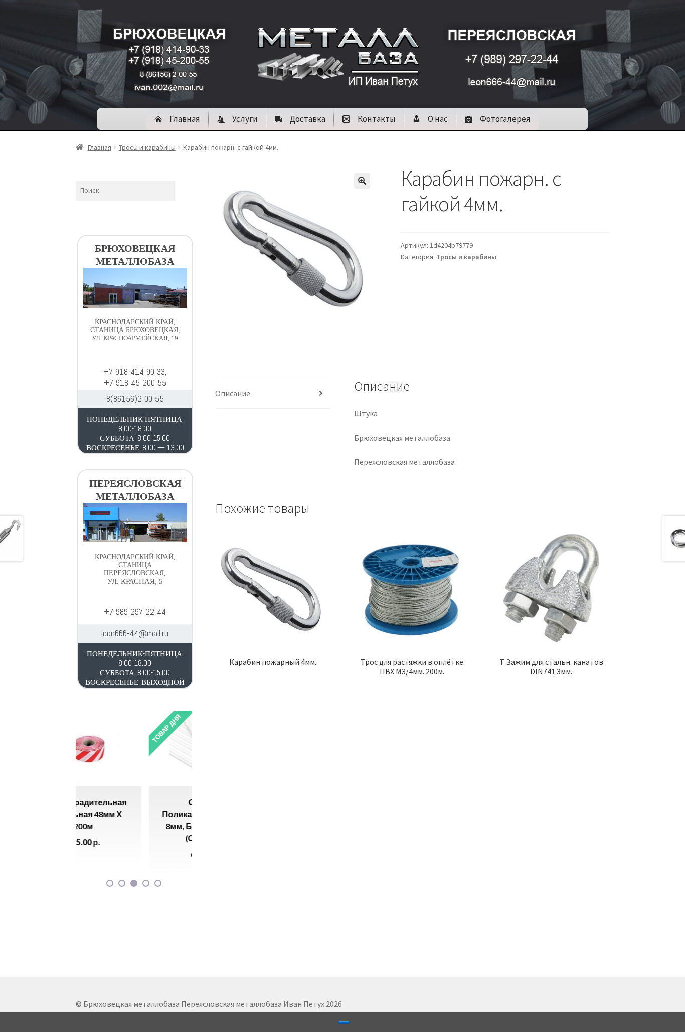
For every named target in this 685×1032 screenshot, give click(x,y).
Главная (99, 147)
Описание (232, 393)
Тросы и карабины (147, 147)
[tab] (273, 394)
